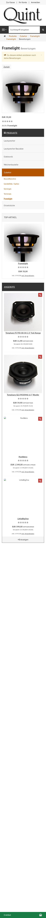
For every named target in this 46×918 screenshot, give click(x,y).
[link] (7, 121)
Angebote (9, 286)
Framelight (23, 263)
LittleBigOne (23, 518)
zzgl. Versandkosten (27, 276)
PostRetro (23, 456)
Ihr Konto (23, 2)
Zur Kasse (10, 2)
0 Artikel (7, 915)
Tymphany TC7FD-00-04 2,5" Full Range (23, 333)
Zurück (7, 66)
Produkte (11, 132)
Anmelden (35, 2)
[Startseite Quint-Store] (23, 15)
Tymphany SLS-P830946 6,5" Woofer (23, 394)
